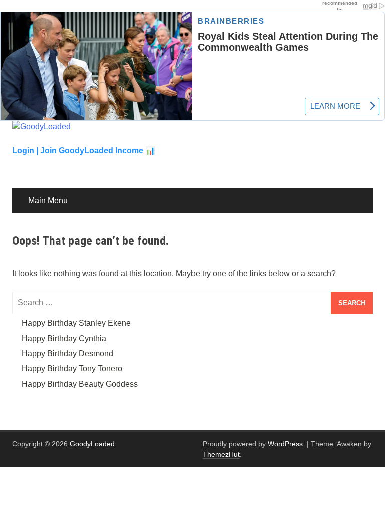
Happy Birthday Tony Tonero (72, 368)
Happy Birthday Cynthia (64, 338)
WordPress (285, 444)
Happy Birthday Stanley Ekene (76, 323)
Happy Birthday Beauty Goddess (80, 384)
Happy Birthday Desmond (67, 353)
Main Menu (48, 200)
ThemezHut (221, 454)
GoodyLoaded (92, 444)
